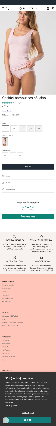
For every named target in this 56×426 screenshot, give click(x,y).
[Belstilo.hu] (28, 8)
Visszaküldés (6, 288)
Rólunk (4, 319)
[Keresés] (8, 8)
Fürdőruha (5, 347)
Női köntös (5, 340)
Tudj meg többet (11, 406)
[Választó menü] (3, 8)
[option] (28, 53)
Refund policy (6, 301)
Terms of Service (7, 298)
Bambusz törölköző (8, 357)
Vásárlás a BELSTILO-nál (10, 316)
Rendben (28, 420)
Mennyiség (6, 150)
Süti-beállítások (28, 413)
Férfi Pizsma (6, 353)
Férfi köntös (6, 343)
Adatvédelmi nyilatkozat (10, 326)
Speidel (9, 111)
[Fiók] (47, 8)
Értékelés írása (28, 216)
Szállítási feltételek (8, 285)
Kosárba (28, 167)
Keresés (4, 360)
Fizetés (4, 292)
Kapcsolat (5, 295)
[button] (7, 103)
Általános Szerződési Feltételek (12, 322)
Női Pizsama (6, 350)
